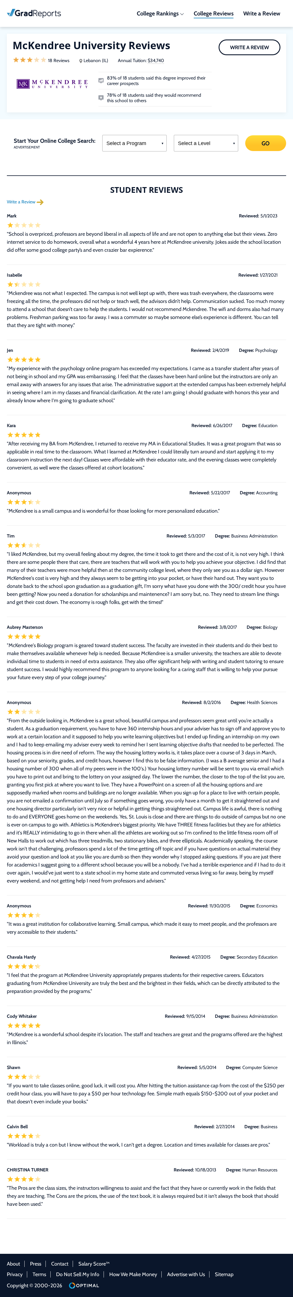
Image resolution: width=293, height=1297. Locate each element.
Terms (39, 1274)
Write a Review (249, 47)
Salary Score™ (94, 1264)
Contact (59, 1264)
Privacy (15, 1274)
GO (266, 143)
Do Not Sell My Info (77, 1274)
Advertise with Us (186, 1274)
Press (35, 1264)
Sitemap (224, 1274)
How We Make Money (133, 1274)
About (13, 1264)
